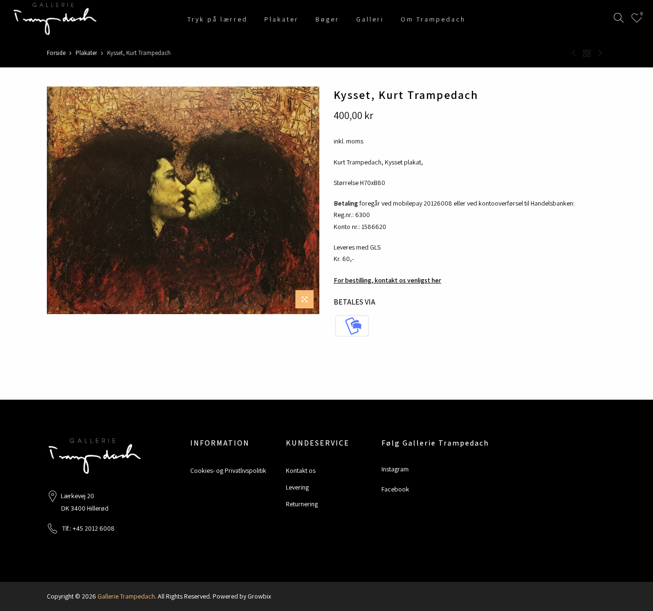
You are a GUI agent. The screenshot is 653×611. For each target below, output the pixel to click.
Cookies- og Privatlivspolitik (228, 470)
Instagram (395, 469)
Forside (56, 53)
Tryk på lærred (217, 19)
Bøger (327, 19)
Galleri (370, 19)
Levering (297, 487)
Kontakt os (301, 470)
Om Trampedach (433, 19)
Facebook (395, 489)
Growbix (259, 596)
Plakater (281, 19)
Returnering (302, 504)
